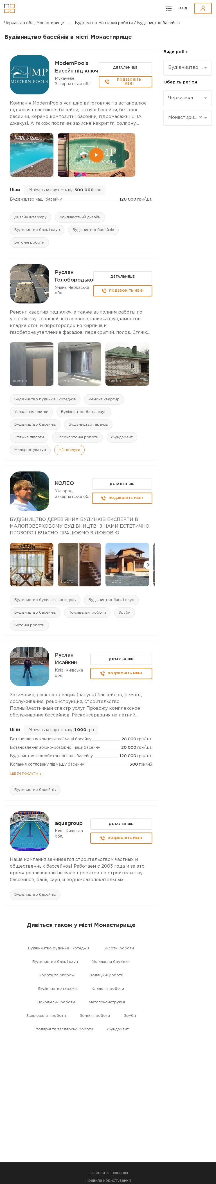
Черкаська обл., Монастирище (34, 23)
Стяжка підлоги (29, 437)
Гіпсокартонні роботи (77, 437)
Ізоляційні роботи (106, 975)
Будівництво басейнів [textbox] (185, 67)
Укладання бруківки (111, 961)
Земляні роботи (95, 1015)
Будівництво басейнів (93, 230)
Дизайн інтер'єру (30, 217)
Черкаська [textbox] (180, 98)
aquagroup (69, 823)
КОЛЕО (64, 483)
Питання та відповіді (108, 1173)
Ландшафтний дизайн (79, 217)
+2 (69, 450)
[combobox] (187, 68)
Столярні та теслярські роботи (63, 1029)
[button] (148, 565)
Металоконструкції (107, 1002)
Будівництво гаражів (88, 424)
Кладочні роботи (108, 988)
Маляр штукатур (30, 450)
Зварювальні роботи (46, 1015)
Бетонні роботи (29, 242)
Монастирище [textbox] (185, 117)
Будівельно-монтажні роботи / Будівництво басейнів (127, 23)
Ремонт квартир (104, 399)
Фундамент (122, 437)
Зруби (124, 612)
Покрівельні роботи (87, 612)
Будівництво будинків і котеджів (45, 399)
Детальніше (125, 67)
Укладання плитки (31, 412)
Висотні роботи (119, 948)
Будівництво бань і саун (37, 230)
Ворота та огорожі (57, 975)
